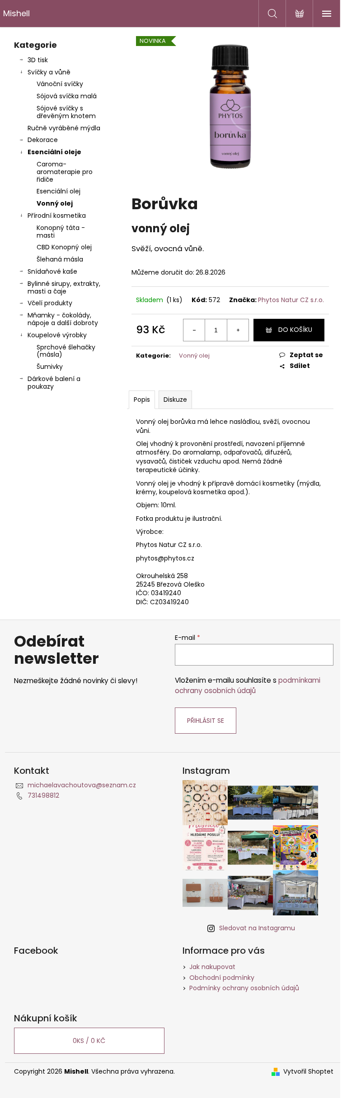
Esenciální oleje (54, 151)
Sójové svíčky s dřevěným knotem (66, 112)
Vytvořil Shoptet (308, 1071)
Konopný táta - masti (61, 231)
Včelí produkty (50, 303)
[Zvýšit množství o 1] (238, 330)
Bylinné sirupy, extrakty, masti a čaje (64, 287)
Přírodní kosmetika (57, 215)
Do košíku (295, 329)
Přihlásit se (205, 720)
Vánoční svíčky (60, 83)
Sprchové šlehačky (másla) (66, 351)
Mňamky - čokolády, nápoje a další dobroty (63, 319)
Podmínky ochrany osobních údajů (244, 987)
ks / (89, 1040)
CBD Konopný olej (64, 247)
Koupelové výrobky (57, 335)
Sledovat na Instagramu (257, 928)
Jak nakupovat (212, 966)
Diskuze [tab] (175, 399)
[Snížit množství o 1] (194, 330)
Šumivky (50, 366)
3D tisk (38, 59)
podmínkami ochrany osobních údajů (247, 685)
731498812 (43, 795)
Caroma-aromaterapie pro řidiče (65, 172)
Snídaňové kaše (52, 271)
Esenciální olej (58, 191)
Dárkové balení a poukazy (54, 382)
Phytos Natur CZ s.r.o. (291, 299)
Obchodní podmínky (221, 977)
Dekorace (43, 139)
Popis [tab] (142, 399)
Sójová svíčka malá (67, 96)
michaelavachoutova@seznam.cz (82, 785)
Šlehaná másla (60, 259)
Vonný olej (55, 203)
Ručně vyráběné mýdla (64, 128)
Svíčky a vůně (49, 72)
